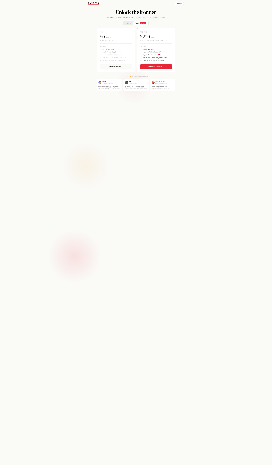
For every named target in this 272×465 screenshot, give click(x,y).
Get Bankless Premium (156, 67)
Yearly (140, 23)
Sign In (179, 3)
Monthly (128, 23)
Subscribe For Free (116, 67)
